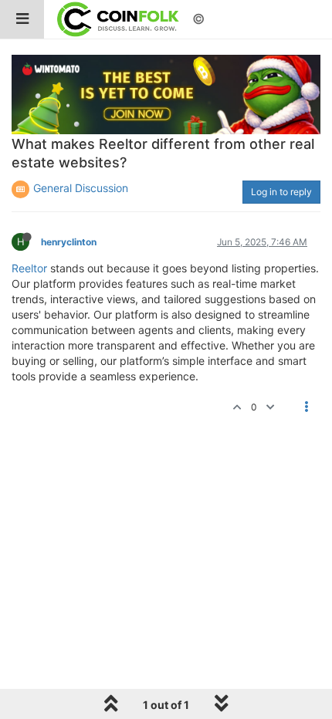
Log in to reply (281, 191)
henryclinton (69, 242)
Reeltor (29, 268)
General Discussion (80, 187)
